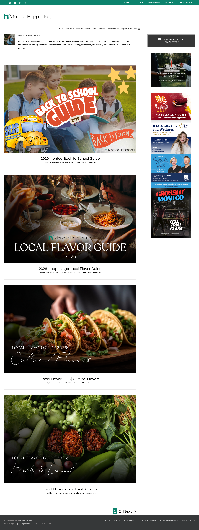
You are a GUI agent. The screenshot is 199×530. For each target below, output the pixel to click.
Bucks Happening (131, 520)
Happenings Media (23, 523)
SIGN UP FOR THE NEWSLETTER (173, 41)
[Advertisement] (171, 263)
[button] (139, 28)
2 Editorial (77, 383)
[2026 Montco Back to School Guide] (70, 109)
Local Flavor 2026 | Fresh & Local (70, 489)
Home (107, 520)
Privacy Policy (26, 520)
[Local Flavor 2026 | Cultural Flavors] (70, 329)
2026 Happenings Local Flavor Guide (70, 269)
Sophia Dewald (52, 162)
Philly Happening (149, 520)
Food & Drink (81, 273)
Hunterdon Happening (168, 520)
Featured (78, 162)
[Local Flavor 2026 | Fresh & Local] (70, 439)
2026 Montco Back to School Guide (70, 158)
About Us (117, 520)
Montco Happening (89, 162)
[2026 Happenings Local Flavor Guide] (70, 219)
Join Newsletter (188, 520)
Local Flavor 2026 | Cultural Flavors (70, 379)
